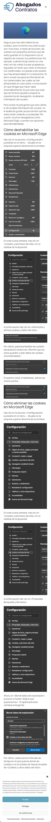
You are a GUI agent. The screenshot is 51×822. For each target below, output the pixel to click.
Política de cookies (13, 819)
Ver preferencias (25, 813)
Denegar (25, 806)
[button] (47, 776)
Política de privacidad (28, 819)
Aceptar (25, 799)
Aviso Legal (40, 819)
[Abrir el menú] (45, 6)
